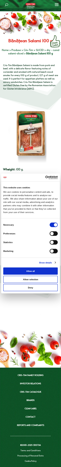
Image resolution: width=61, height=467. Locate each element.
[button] (56, 4)
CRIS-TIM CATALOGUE (30, 391)
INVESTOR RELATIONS (30, 383)
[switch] (54, 233)
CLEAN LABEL (31, 408)
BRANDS (30, 400)
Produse (16, 50)
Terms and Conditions (30, 450)
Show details (45, 262)
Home (5, 50)
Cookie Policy (30, 461)
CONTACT (30, 416)
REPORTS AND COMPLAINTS (30, 425)
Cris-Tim (28, 50)
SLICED (40, 50)
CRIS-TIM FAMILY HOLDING (30, 375)
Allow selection (30, 279)
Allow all (30, 271)
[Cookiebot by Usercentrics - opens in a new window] (45, 177)
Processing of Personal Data (30, 455)
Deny (30, 287)
